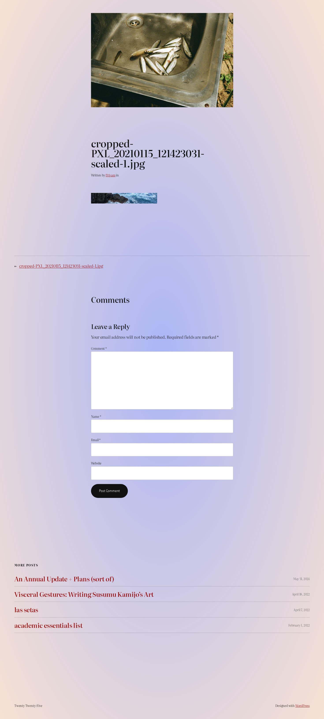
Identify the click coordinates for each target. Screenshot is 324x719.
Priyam (110, 175)
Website (96, 463)
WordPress (302, 705)
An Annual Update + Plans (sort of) (64, 578)
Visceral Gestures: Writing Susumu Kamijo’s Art (84, 594)
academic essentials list (48, 625)
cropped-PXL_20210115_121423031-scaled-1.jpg (61, 265)
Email (96, 439)
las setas (26, 609)
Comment (99, 348)
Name (96, 416)
